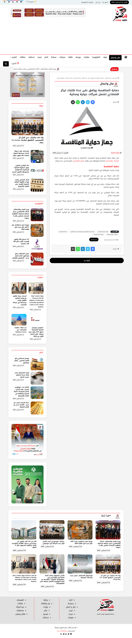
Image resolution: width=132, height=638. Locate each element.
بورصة (78, 57)
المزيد (14, 57)
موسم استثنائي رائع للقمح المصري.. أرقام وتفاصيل (21, 360)
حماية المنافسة (63, 232)
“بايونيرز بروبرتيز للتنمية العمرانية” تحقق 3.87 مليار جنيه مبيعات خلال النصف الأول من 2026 (36, 332)
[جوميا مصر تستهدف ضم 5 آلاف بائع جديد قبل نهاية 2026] (37, 230)
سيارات (62, 57)
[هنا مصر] (120, 14)
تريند (39, 57)
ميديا (71, 614)
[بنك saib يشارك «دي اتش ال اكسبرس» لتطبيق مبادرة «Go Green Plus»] (108, 563)
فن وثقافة (45, 603)
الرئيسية (115, 78)
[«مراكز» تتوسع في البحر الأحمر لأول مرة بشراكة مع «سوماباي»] (51, 529)
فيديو (45, 614)
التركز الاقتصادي (79, 160)
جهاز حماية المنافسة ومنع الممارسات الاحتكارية (82, 232)
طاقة (70, 57)
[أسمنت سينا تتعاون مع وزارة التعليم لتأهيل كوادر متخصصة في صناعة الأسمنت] (19, 288)
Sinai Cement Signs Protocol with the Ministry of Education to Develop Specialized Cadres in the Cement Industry (36, 301)
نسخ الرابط (94, 239)
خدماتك (31, 57)
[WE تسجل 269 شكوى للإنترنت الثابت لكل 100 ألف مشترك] (37, 244)
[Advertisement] (66, 38)
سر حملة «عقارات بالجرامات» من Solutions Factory (20, 329)
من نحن (97, 2)
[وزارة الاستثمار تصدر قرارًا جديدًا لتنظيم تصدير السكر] (37, 378)
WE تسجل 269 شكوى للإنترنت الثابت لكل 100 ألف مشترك (21, 241)
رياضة (45, 600)
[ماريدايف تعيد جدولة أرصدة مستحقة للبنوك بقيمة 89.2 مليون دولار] (37, 156)
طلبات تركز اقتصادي (98, 234)
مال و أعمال (70, 607)
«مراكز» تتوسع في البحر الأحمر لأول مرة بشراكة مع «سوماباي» (53, 542)
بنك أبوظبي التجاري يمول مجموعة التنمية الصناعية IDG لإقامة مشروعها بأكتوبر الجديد (20, 168)
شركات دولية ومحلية (112, 234)
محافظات (20, 610)
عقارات (86, 57)
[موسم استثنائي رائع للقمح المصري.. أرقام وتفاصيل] (37, 363)
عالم (45, 610)
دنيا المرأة (20, 607)
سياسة (71, 603)
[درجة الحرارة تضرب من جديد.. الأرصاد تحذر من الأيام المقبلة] (37, 408)
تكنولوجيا (96, 57)
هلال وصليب (20, 614)
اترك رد (87, 260)
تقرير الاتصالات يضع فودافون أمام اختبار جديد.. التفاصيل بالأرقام (20, 255)
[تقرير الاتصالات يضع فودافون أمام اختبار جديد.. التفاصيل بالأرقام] (37, 259)
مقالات (22, 57)
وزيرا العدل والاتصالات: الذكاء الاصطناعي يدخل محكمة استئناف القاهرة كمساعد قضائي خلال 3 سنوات (36, 69)
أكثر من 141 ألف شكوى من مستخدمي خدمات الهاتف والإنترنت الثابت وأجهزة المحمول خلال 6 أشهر (24, 544)
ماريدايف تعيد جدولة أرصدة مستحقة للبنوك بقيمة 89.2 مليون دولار (21, 153)
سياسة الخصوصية (87, 2)
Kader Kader (115, 153)
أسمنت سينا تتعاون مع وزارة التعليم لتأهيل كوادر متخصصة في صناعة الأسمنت (20, 300)
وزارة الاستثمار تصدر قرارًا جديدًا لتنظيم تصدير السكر (22, 375)
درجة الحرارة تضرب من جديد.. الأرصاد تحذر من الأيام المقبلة (21, 404)
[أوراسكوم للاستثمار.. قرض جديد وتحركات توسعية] (80, 563)
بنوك (105, 57)
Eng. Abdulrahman (62, 631)
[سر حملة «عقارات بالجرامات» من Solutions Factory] (19, 320)
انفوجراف (20, 600)
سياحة (53, 57)
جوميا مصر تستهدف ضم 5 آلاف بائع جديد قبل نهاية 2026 (20, 227)
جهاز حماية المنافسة (103, 232)
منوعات (71, 617)
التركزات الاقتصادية (112, 160)
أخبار (46, 57)
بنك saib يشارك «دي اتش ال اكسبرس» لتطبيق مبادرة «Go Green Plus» (28, 140)
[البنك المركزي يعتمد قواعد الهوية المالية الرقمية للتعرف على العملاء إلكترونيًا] (37, 185)
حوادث (45, 607)
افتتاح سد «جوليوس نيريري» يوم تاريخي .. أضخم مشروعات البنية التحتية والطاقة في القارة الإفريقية (21, 391)
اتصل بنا (105, 2)
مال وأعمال (115, 57)
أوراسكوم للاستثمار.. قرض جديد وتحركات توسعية (81, 576)
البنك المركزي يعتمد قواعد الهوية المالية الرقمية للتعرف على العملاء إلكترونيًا (22, 183)
